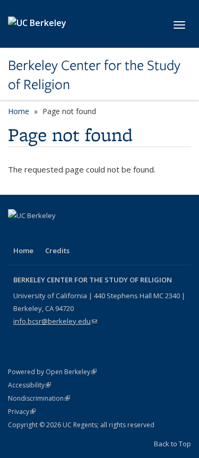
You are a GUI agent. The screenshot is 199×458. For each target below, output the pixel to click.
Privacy (22, 411)
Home (18, 111)
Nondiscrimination (39, 398)
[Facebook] (17, 233)
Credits (57, 250)
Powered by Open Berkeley (52, 371)
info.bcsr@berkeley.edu (55, 321)
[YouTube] (59, 233)
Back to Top (172, 443)
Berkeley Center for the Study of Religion (94, 75)
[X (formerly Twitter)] (38, 233)
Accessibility (29, 385)
